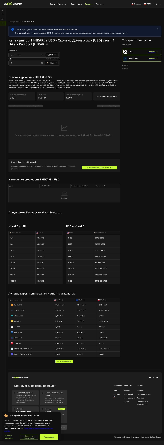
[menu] (3, 17)
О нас (116, 390)
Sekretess (126, 437)
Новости (127, 390)
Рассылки (62, 4)
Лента (52, 4)
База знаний (128, 394)
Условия (117, 437)
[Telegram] (157, 378)
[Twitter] (150, 378)
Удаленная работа (144, 394)
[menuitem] (3, 10)
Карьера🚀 (117, 395)
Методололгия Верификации (142, 403)
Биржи (126, 402)
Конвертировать (14, 22)
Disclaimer (135, 437)
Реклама (100, 4)
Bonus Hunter (77, 4)
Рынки (88, 4)
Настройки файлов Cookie (151, 437)
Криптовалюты (129, 398)
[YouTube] (153, 378)
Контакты (140, 398)
